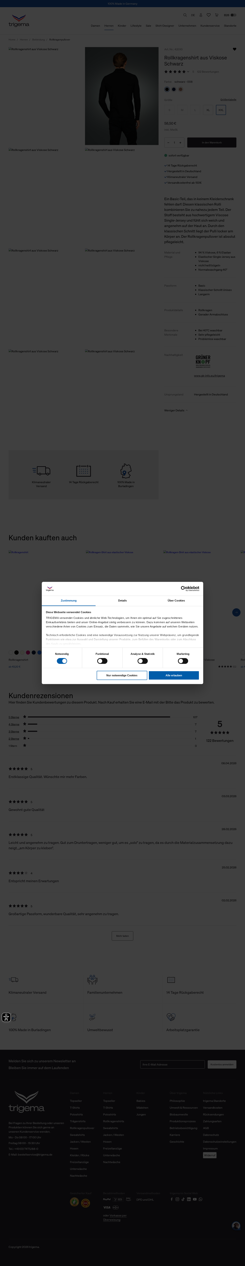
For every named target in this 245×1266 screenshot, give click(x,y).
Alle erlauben (174, 675)
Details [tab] (122, 600)
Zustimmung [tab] (69, 600)
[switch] (102, 661)
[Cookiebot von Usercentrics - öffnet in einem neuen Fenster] (183, 588)
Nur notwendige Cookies (121, 675)
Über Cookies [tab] (176, 600)
